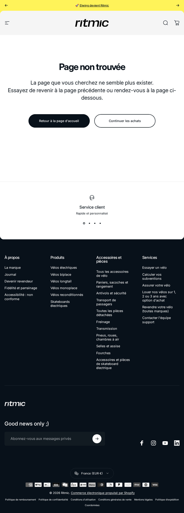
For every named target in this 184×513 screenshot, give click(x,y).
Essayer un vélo (154, 268)
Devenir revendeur (18, 281)
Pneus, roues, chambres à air (107, 337)
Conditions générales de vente (114, 499)
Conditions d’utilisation (83, 499)
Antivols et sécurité (111, 293)
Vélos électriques (63, 268)
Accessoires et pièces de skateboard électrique (113, 364)
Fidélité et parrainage (20, 288)
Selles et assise (108, 346)
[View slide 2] (89, 223)
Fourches (103, 353)
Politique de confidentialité (53, 499)
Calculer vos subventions (152, 277)
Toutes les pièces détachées (109, 313)
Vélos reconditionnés (66, 295)
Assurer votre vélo (156, 285)
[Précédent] (6, 5)
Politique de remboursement (20, 499)
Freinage (103, 322)
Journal (10, 275)
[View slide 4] (100, 223)
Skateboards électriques (60, 304)
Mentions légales (143, 499)
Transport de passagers (106, 302)
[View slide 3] (94, 223)
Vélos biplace (60, 275)
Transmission (106, 329)
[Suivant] (178, 5)
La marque (12, 268)
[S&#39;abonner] (96, 438)
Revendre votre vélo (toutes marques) (157, 309)
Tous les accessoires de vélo (112, 274)
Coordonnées (92, 505)
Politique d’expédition (167, 499)
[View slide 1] (84, 223)
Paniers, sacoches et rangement (112, 284)
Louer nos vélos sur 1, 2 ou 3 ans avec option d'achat (159, 296)
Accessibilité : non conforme (18, 297)
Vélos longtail (61, 281)
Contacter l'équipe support (156, 320)
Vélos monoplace (63, 288)
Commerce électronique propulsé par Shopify (103, 493)
